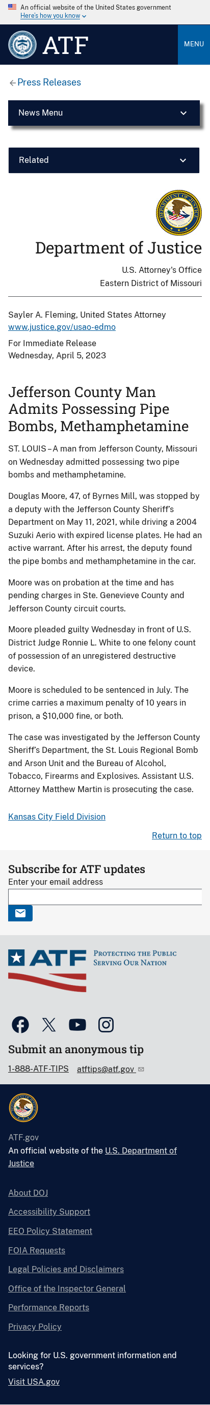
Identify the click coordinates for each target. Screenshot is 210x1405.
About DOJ (28, 1193)
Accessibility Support (49, 1212)
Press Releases (49, 82)
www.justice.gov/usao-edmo (62, 327)
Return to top (177, 835)
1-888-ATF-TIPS (38, 1069)
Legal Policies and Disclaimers (66, 1269)
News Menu (40, 113)
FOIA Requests (36, 1250)
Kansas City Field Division (57, 817)
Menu (194, 44)
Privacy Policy (35, 1327)
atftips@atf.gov (106, 1069)
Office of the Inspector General (67, 1289)
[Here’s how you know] (105, 12)
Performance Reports (48, 1307)
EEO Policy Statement (50, 1231)
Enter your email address (55, 882)
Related (34, 160)
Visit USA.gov (34, 1382)
